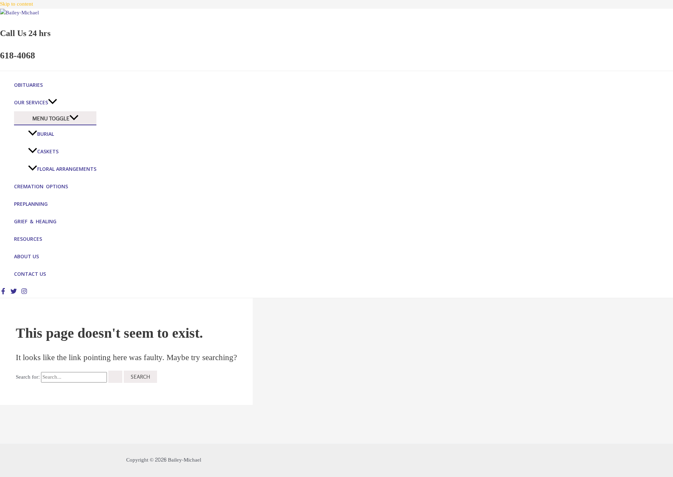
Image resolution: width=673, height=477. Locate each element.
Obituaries (28, 85)
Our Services (31, 102)
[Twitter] (14, 292)
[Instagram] (24, 292)
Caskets (48, 151)
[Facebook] (3, 292)
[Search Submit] (115, 377)
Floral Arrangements (66, 169)
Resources (28, 239)
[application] (52, 102)
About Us (26, 256)
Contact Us (30, 274)
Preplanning (31, 204)
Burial (45, 134)
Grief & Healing (35, 221)
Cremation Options (41, 186)
